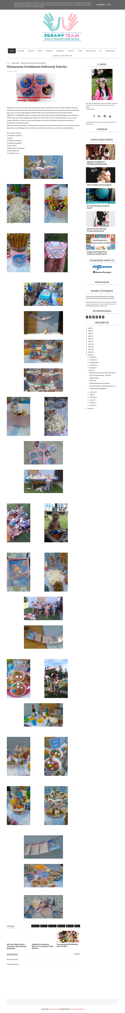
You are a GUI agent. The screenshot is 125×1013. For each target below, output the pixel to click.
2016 (90, 352)
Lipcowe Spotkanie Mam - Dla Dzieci (100, 375)
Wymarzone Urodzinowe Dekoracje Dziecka (102, 373)
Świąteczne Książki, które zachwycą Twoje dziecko (97, 253)
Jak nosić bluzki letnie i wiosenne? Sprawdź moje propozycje (16, 946)
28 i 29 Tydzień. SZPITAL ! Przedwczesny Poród (97, 230)
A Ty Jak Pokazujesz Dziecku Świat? (98, 207)
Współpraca (110, 51)
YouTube (21, 51)
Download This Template (62, 56)
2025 (90, 331)
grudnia (92, 357)
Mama (40, 51)
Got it (109, 5)
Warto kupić (91, 51)
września (92, 365)
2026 (90, 328)
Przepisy (71, 51)
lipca (91, 370)
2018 (90, 347)
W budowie (92, 380)
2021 (90, 339)
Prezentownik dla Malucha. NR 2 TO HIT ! (67, 945)
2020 (90, 341)
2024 (90, 333)
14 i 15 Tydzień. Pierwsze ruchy (99, 185)
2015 (90, 355)
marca (92, 400)
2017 (90, 349)
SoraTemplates (54, 1009)
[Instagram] (104, 116)
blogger (77, 954)
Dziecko (31, 51)
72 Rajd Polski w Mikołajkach (98, 388)
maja (91, 394)
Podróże (49, 51)
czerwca (92, 392)
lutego (92, 402)
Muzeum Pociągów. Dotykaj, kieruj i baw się (102, 386)
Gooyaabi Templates (77, 1009)
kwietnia (92, 397)
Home (12, 51)
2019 (90, 344)
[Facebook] (94, 116)
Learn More (100, 5)
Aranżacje (60, 51)
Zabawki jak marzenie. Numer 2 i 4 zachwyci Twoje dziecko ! (42, 946)
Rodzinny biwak (94, 378)
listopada (93, 360)
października (93, 362)
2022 (90, 336)
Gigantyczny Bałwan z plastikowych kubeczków (97, 163)
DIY (101, 51)
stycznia (92, 405)
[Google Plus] (99, 116)
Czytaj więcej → (91, 109)
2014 (90, 408)
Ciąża (80, 51)
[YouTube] (110, 116)
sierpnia (92, 368)
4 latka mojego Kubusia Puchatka (99, 383)
